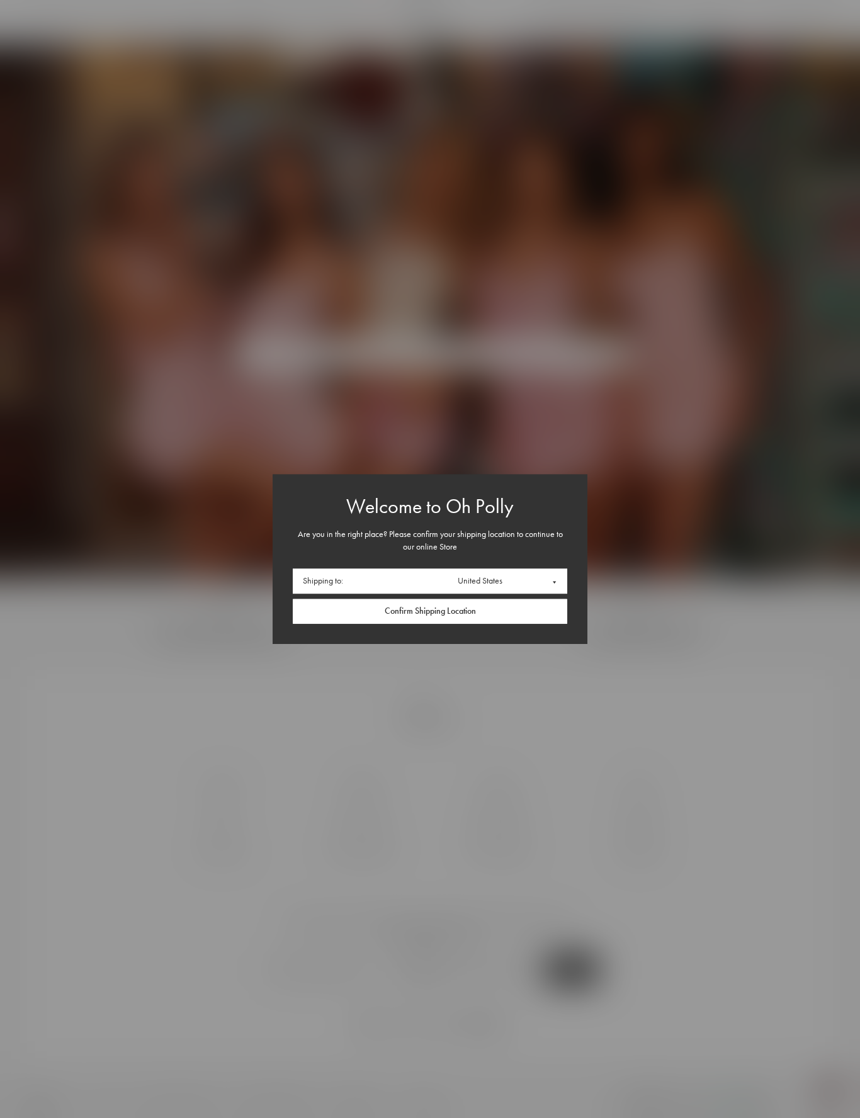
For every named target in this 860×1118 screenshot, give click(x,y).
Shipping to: (323, 580)
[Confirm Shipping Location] (430, 611)
